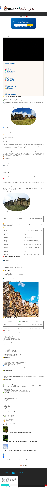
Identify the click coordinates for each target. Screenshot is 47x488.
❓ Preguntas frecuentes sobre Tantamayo (10, 94)
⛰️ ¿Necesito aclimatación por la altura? (9, 417)
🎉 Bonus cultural (7, 73)
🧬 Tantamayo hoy (7, 70)
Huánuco (16, 36)
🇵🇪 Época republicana (8, 69)
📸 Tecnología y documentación (9, 78)
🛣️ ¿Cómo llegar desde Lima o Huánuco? (9, 416)
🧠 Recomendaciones (8, 85)
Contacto (5, 14)
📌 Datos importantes (7, 64)
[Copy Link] (23, 455)
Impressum (14, 486)
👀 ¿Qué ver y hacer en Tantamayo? (8, 418)
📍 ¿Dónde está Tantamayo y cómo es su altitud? (10, 413)
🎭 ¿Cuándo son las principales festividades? (9, 423)
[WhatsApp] (23, 453)
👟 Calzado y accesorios (8, 76)
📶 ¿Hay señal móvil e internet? (8, 421)
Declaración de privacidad (10, 486)
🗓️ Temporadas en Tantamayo (9, 72)
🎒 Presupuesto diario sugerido (9, 80)
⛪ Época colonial (7, 68)
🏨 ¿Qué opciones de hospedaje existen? (9, 419)
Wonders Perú (11, 36)
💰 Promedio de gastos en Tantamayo (9, 79)
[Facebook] (23, 454)
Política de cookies (5, 486)
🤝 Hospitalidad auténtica (8, 89)
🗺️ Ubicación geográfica (8, 65)
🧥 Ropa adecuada (7, 75)
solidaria (38, 373)
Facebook (13, 472)
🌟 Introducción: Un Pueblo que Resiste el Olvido (11, 63)
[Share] (23, 457)
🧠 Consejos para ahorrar (8, 81)
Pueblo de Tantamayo (21, 36)
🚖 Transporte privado (8, 84)
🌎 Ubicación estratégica (8, 92)
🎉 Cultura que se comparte (9, 88)
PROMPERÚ (20, 476)
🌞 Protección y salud (8, 77)
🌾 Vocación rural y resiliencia (9, 87)
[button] (17, 476)
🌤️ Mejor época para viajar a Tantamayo (10, 71)
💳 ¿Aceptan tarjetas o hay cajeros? (8, 420)
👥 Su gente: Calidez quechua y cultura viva (10, 86)
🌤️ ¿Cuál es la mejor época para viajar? (9, 415)
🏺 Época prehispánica (8, 67)
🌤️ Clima (6, 93)
